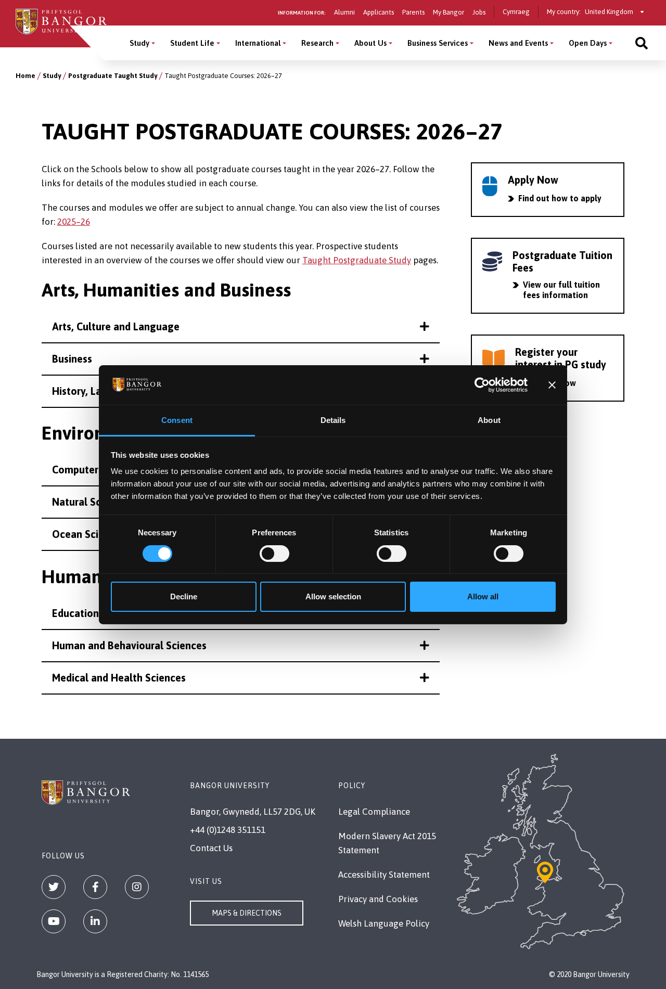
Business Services (437, 42)
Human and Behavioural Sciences (129, 645)
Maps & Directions (246, 913)
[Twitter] (54, 887)
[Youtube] (54, 921)
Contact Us (211, 848)
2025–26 (73, 221)
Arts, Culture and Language (116, 326)
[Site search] (641, 42)
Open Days (588, 42)
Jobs (478, 12)
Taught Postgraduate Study (356, 260)
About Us (370, 42)
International (257, 42)
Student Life (192, 42)
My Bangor (448, 12)
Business (72, 359)
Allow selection (333, 596)
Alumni (344, 12)
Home (25, 76)
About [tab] (489, 420)
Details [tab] (333, 420)
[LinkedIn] (95, 921)
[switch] (274, 553)
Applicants (378, 12)
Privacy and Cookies (378, 899)
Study (139, 42)
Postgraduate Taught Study (112, 76)
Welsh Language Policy (383, 923)
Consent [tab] (177, 420)
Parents (413, 12)
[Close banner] (552, 385)
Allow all (482, 596)
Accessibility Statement (384, 874)
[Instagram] (137, 887)
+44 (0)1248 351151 (227, 830)
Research (317, 42)
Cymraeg (516, 11)
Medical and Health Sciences (119, 678)
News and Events (518, 42)
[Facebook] (95, 887)
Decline (183, 596)
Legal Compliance (374, 811)
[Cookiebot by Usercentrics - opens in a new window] (482, 385)
